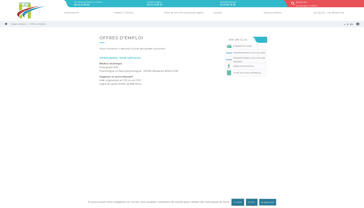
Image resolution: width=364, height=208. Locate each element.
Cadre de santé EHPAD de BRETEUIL (121, 83)
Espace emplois (19, 24)
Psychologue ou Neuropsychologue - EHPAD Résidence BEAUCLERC (139, 71)
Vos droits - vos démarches (329, 13)
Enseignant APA (109, 67)
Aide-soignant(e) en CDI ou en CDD (120, 80)
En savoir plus (267, 202)
